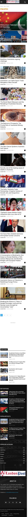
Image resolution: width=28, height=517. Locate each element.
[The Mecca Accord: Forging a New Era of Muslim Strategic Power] (4, 363)
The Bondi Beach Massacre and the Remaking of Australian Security (12, 103)
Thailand (2, 210)
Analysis (24, 35)
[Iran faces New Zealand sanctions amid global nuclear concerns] (12, 225)
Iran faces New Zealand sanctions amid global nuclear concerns (11, 234)
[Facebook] (9, 502)
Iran (1, 231)
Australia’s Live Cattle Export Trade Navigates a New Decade (12, 81)
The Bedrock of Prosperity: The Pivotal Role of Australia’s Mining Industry (11, 125)
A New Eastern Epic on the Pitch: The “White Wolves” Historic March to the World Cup (17, 393)
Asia (5, 6)
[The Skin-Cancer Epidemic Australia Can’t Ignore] (12, 138)
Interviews (3, 252)
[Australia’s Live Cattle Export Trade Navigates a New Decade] (12, 72)
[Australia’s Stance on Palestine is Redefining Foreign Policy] (12, 272)
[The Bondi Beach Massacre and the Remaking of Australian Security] (12, 94)
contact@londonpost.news (12, 492)
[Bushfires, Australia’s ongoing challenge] (12, 51)
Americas (2, 36)
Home (1, 6)
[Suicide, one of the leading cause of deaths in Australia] (12, 160)
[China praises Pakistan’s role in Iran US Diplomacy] (4, 409)
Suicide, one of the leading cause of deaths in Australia (12, 169)
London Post (3, 63)
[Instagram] (16, 502)
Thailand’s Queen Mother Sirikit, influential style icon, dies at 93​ (11, 213)
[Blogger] (5, 502)
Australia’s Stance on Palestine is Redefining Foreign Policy (11, 281)
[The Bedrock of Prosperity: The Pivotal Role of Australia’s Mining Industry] (12, 115)
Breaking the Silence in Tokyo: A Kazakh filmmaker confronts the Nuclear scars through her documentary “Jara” (11, 304)
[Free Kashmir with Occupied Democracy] (4, 371)
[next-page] (10, 315)
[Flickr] (12, 502)
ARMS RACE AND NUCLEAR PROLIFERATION (8, 299)
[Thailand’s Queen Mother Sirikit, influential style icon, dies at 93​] (12, 204)
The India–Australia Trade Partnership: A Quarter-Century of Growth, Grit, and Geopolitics (11, 191)
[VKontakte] (20, 502)
